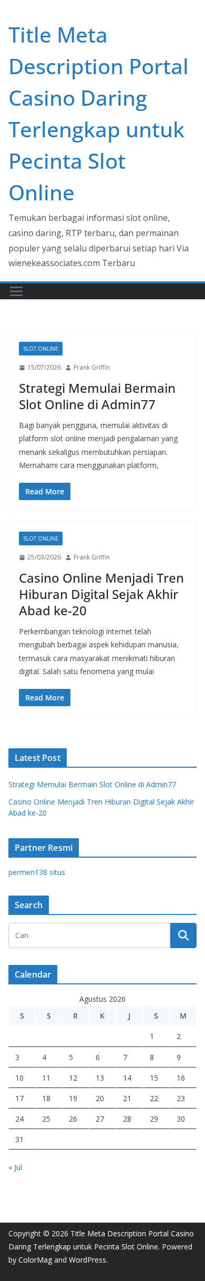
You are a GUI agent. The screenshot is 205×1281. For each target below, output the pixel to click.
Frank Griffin (92, 367)
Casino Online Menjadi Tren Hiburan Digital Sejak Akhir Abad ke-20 (101, 594)
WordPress (87, 1260)
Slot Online (40, 348)
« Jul (15, 1167)
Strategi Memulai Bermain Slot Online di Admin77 (97, 396)
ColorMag (35, 1260)
